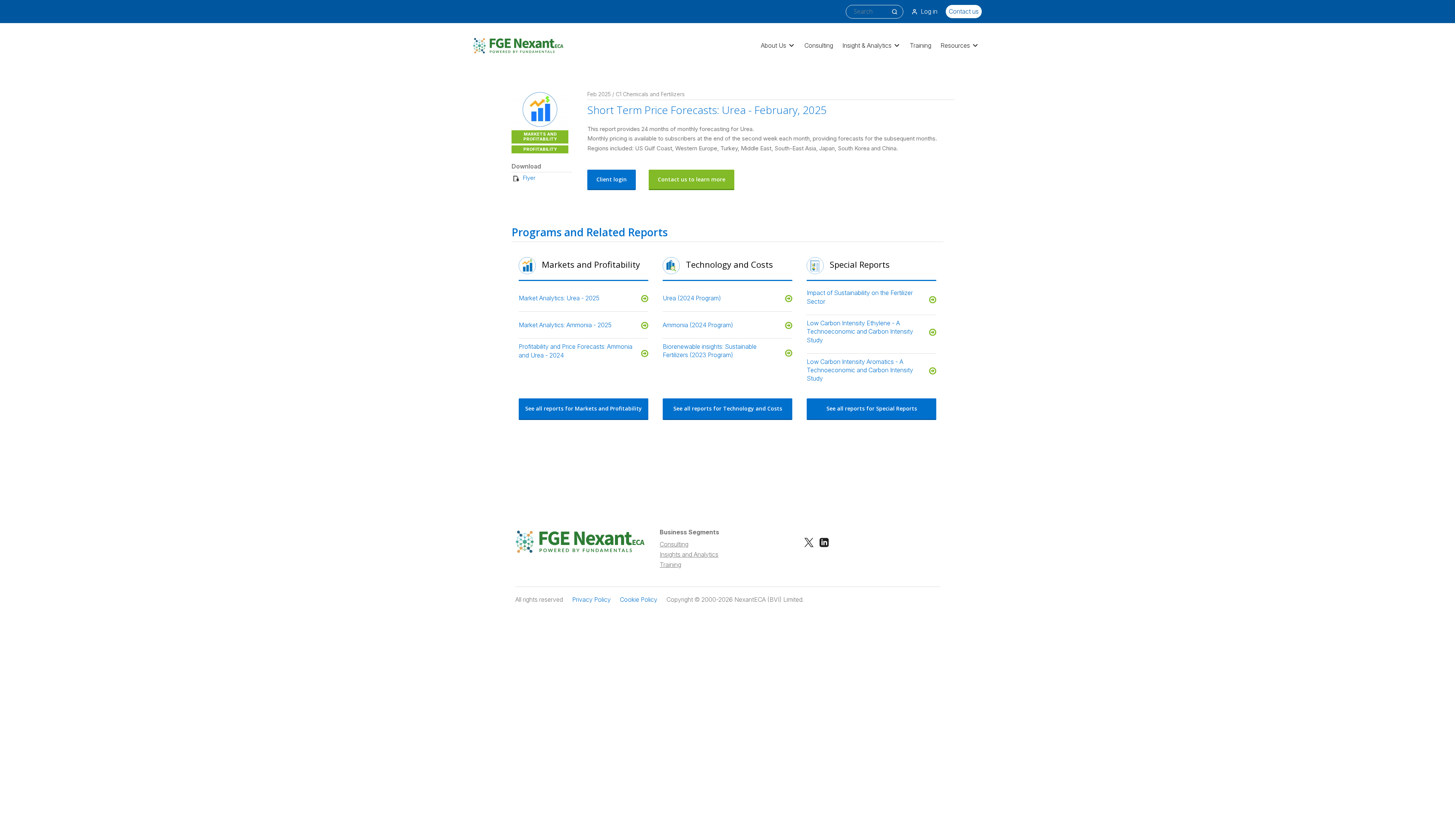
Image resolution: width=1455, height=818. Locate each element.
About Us (773, 45)
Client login (611, 179)
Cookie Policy (638, 599)
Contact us (964, 11)
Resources (955, 45)
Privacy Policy (591, 599)
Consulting (818, 45)
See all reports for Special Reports (871, 408)
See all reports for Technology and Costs (727, 408)
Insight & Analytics (867, 45)
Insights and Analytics (689, 554)
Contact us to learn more (691, 179)
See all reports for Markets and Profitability (583, 408)
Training (920, 45)
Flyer (529, 177)
